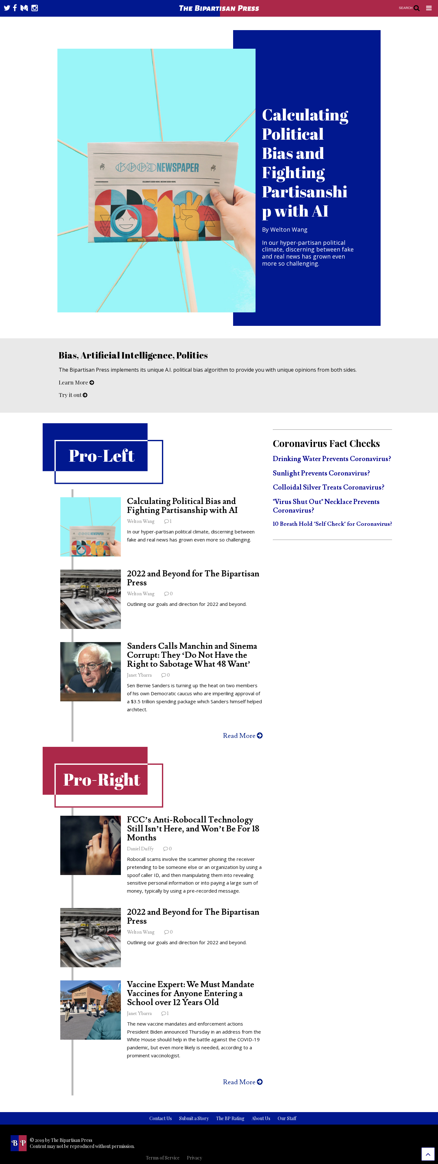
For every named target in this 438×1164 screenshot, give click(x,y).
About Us (261, 1118)
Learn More (74, 382)
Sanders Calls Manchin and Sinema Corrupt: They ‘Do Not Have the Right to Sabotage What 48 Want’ (192, 655)
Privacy (194, 1158)
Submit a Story (194, 1118)
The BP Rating (230, 1118)
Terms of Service (163, 1158)
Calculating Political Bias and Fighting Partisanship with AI (182, 506)
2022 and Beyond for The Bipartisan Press (193, 578)
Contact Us (160, 1118)
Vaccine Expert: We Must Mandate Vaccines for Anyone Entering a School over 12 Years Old (190, 993)
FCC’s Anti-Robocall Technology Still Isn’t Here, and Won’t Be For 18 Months (193, 828)
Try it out (71, 394)
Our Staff (287, 1118)
